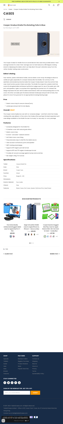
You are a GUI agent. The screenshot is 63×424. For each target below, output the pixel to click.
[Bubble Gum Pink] (51, 236)
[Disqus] (31, 280)
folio (6, 249)
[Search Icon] (49, 5)
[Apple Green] (45, 236)
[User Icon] (54, 5)
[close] (59, 1)
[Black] (28, 234)
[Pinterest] (15, 382)
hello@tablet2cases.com (19, 413)
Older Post (9, 254)
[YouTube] (19, 382)
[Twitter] (8, 382)
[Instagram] (12, 382)
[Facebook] (4, 382)
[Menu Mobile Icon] (4, 5)
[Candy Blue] (48, 236)
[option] (12, 220)
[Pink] (14, 236)
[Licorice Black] (53, 236)
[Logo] (12, 5)
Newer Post (54, 254)
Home (5, 9)
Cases (10, 9)
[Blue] (11, 236)
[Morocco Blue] (26, 234)
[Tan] (31, 234)
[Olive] (34, 234)
